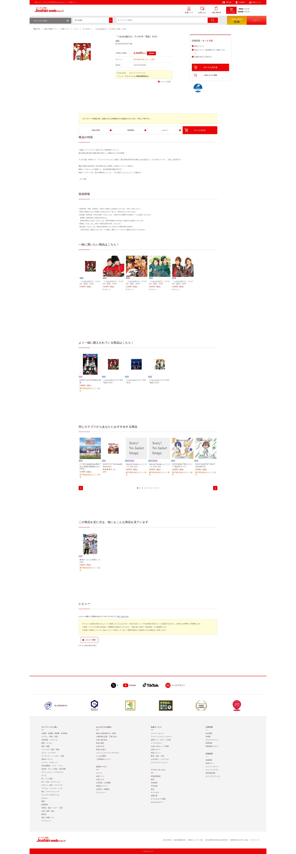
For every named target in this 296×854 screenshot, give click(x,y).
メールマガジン (178, 685)
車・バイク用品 (47, 779)
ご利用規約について (103, 759)
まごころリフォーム (213, 776)
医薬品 (43, 814)
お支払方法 (100, 746)
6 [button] (149, 488)
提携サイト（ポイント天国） (161, 740)
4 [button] (144, 488)
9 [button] (156, 488)
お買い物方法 (216, 12)
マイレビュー (101, 792)
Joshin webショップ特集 (160, 746)
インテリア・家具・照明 (50, 750)
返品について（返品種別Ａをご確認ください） (209, 51)
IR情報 (208, 737)
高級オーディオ (47, 759)
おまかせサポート (157, 802)
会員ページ (189, 12)
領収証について (101, 786)
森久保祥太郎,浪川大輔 (124, 44)
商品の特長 (96, 130)
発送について (199, 46)
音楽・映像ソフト (47, 818)
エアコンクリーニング (159, 762)
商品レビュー (156, 753)
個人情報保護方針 (180, 840)
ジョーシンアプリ (212, 770)
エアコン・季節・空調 (49, 737)
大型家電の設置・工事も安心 (106, 737)
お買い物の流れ (101, 740)
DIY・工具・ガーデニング (50, 782)
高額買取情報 (210, 773)
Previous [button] (81, 488)
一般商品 (240, 9)
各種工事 (154, 796)
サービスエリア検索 (158, 799)
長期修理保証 (156, 776)
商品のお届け (101, 750)
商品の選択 (100, 743)
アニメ (75, 29)
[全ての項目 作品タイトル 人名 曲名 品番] (92, 20)
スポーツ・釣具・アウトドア (51, 785)
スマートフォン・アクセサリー (52, 772)
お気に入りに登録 (210, 75)
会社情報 (209, 733)
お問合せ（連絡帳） (103, 789)
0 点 (245, 9)
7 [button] (151, 488)
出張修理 (154, 783)
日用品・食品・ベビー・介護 (51, 808)
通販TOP (36, 29)
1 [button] (137, 488)
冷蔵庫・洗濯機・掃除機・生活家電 (54, 733)
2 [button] (139, 488)
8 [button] (153, 488)
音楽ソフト (65, 29)
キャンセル (155, 792)
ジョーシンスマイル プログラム (107, 753)
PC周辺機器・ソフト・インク (52, 766)
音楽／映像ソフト (50, 29)
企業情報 (228, 2)
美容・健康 (45, 746)
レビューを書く (166, 82)
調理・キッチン (47, 743)
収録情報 (130, 130)
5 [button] (146, 488)
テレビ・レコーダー (48, 753)
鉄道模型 (44, 805)
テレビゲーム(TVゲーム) (50, 795)
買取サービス (256, 2)
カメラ (43, 775)
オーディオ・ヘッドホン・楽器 (52, 756)
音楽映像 (240, 11)
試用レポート (156, 750)
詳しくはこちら (123, 616)
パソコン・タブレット (49, 762)
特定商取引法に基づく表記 (239, 840)
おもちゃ (44, 798)
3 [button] (142, 488)
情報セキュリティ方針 (195, 840)
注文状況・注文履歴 (103, 783)
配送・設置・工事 (157, 756)
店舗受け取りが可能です (203, 57)
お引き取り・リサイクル (160, 759)
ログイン (99, 773)
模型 (43, 801)
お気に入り (202, 12)
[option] (90, 273)
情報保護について (212, 746)
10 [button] (158, 488)
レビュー (165, 130)
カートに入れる (210, 67)
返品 (152, 789)
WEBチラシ (210, 763)
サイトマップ (254, 840)
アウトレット (46, 821)
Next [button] (215, 488)
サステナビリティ (212, 740)
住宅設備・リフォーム (49, 740)
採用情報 (209, 743)
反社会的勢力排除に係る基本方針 (216, 840)
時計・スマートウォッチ (50, 792)
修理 (152, 779)
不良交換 (154, 786)
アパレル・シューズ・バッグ (51, 788)
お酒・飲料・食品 (47, 811)
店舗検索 (209, 760)
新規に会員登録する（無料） (106, 733)
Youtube (132, 685)
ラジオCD (86, 29)
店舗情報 (242, 2)
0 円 (248, 9)
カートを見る (231, 12)
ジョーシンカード (157, 733)
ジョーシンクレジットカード (161, 737)
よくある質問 (101, 756)
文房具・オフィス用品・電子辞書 (53, 769)
